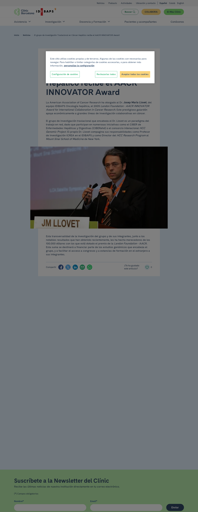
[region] (100, 67)
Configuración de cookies (65, 74)
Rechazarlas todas (106, 74)
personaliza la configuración (79, 65)
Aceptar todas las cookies (135, 74)
